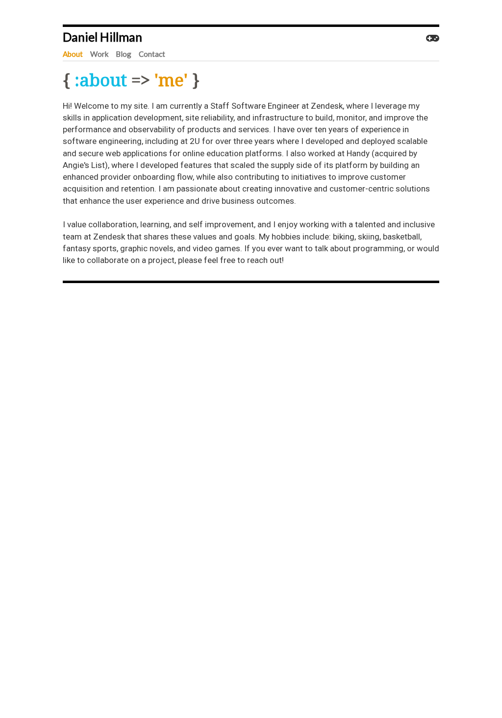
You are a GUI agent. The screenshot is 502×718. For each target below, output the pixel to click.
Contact (152, 53)
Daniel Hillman (102, 36)
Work (99, 53)
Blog (123, 53)
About (73, 53)
